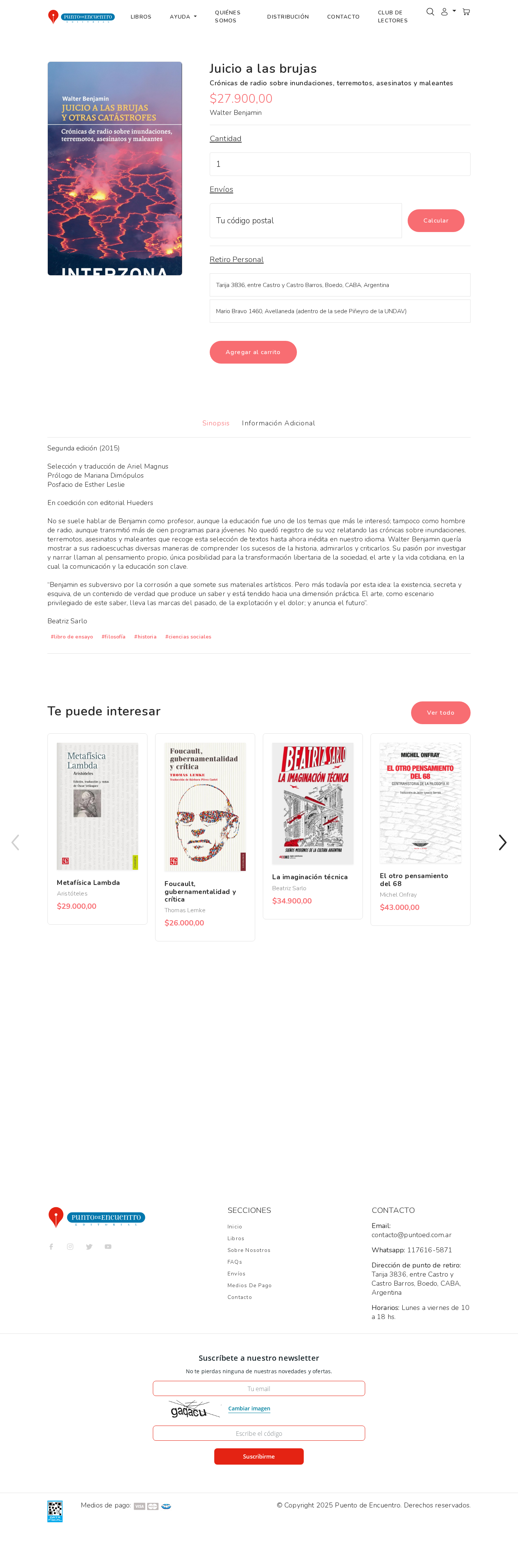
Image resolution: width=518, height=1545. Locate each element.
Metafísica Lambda (88, 882)
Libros (141, 16)
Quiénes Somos (228, 16)
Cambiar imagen (249, 1408)
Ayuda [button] (181, 16)
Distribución (288, 16)
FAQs (235, 1262)
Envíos (237, 1273)
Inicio (235, 1226)
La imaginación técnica (310, 877)
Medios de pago (250, 1285)
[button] (448, 11)
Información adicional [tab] (279, 423)
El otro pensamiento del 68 (414, 879)
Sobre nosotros (249, 1250)
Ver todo (441, 713)
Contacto (343, 16)
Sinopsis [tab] (216, 423)
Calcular (436, 220)
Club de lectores (393, 16)
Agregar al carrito (253, 352)
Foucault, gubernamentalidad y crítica (200, 891)
